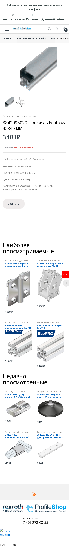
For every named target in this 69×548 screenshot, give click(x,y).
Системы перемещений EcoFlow (36, 38)
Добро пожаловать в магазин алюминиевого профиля (34, 7)
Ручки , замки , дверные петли (16, 261)
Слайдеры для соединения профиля (49, 433)
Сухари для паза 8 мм (15, 391)
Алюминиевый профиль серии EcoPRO (16, 323)
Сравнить (38, 159)
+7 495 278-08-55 (34, 522)
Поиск (49, 29)
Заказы (34, 19)
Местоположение (14, 19)
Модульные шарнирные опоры (49, 392)
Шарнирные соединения (49, 260)
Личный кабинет (55, 19)
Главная (7, 38)
